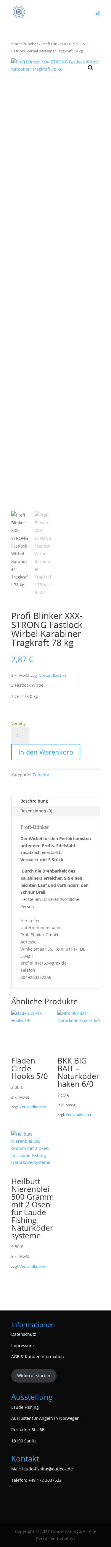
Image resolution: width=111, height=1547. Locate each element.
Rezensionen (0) (36, 811)
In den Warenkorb (45, 751)
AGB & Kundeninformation (37, 1356)
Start (15, 43)
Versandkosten (52, 675)
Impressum (22, 1345)
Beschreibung (34, 801)
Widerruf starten (33, 1375)
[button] (90, 68)
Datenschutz (23, 1334)
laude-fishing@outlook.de (47, 1469)
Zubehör (30, 43)
